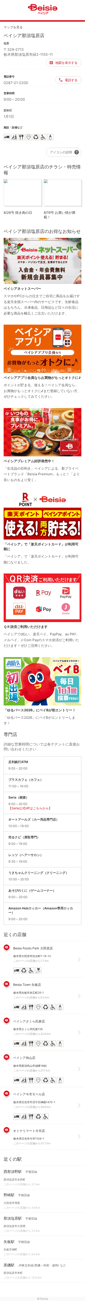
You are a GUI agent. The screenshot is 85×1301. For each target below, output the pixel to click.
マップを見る (13, 27)
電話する (71, 80)
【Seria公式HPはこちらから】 (30, 808)
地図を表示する (66, 63)
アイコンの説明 (64, 152)
